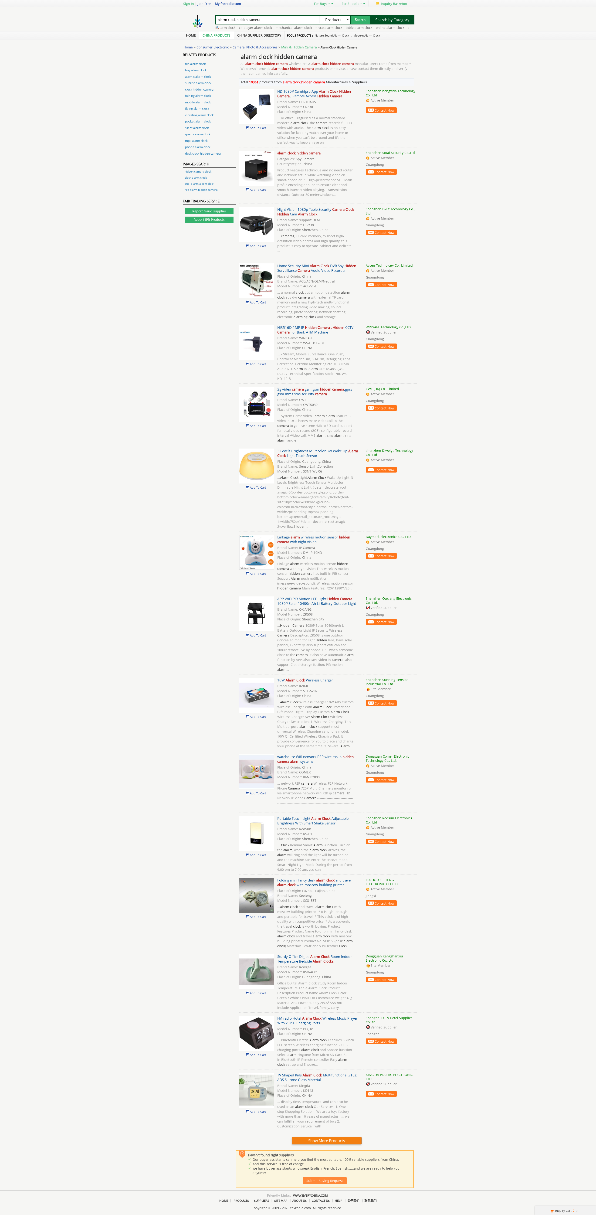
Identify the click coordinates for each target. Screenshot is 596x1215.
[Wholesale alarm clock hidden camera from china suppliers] (256, 184)
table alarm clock (337, 27)
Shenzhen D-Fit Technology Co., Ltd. (390, 211)
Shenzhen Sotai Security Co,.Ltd (390, 152)
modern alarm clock (366, 35)
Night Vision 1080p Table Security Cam (315, 211)
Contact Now (384, 110)
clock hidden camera (199, 89)
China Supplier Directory (259, 35)
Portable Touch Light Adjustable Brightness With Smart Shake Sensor (313, 820)
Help (338, 1200)
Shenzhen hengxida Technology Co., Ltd (390, 93)
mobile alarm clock (198, 102)
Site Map (280, 1200)
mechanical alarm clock (272, 27)
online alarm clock (368, 27)
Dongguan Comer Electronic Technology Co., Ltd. (387, 758)
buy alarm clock (196, 70)
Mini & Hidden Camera (299, 47)
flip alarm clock (195, 64)
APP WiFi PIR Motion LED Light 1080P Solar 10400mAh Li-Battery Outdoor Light (316, 601)
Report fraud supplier (209, 211)
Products (241, 1200)
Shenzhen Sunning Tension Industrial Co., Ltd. (387, 681)
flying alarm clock (197, 108)
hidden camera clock (198, 172)
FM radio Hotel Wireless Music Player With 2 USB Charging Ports (317, 1020)
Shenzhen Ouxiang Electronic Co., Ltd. (389, 600)
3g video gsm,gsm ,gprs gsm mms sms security (314, 391)
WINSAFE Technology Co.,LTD (388, 327)
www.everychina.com (310, 1195)
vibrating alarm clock (199, 115)
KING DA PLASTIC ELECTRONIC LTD (389, 1076)
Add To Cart (258, 127)
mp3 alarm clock (196, 141)
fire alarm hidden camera (201, 190)
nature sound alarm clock (332, 35)
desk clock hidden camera (203, 153)
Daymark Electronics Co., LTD (388, 536)
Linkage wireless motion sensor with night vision (313, 539)
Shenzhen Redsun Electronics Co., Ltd (389, 820)
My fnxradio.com (228, 3)
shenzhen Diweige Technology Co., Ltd (389, 452)
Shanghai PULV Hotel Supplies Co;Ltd (389, 1020)
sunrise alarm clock (198, 83)
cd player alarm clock (234, 27)
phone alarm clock (197, 147)
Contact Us (321, 1200)
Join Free (204, 3)
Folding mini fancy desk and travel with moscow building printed (314, 882)
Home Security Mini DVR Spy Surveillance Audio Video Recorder (316, 268)
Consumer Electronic (212, 47)
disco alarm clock (307, 27)
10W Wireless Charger (305, 680)
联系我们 (371, 1200)
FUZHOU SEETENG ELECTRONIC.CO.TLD (382, 882)
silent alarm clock (197, 128)
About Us (299, 1200)
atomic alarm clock (198, 77)
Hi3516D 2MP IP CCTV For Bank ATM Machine (315, 329)
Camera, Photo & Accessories (255, 47)
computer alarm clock (403, 27)
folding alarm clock (198, 96)
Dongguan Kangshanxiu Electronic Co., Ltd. (384, 958)
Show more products (326, 1140)
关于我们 (353, 1200)
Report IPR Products (209, 219)
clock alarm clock (196, 178)
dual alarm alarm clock (199, 184)
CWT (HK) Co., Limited (382, 389)
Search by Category (392, 19)
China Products (216, 35)
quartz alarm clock (197, 134)
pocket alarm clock (198, 121)
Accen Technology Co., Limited (389, 265)
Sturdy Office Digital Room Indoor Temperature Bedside (314, 958)
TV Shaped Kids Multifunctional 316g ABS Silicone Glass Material (316, 1077)
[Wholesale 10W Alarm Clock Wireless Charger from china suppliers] (256, 711)
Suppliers (261, 1200)
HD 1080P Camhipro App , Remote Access (314, 93)
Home (191, 35)
